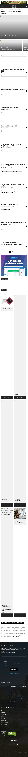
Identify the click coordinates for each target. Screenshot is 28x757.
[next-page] (18, 252)
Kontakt (6, 752)
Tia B (2, 37)
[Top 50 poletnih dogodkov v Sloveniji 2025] (14, 61)
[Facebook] (11, 744)
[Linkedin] (17, 744)
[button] (2, 6)
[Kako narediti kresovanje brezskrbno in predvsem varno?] (14, 215)
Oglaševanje (15, 752)
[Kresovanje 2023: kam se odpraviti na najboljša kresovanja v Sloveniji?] (11, 48)
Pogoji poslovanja (22, 752)
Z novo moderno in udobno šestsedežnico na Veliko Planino (11, 243)
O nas (3, 752)
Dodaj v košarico (7, 397)
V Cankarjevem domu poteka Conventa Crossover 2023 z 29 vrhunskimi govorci (14, 165)
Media (10, 752)
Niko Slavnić (3, 167)
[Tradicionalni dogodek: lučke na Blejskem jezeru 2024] (14, 136)
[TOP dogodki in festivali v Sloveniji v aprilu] (14, 176)
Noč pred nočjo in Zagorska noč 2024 (13, 89)
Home (2, 9)
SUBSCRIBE (14, 669)
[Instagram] (14, 744)
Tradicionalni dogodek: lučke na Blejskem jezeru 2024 (11, 145)
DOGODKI (6, 9)
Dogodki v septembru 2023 (9, 204)
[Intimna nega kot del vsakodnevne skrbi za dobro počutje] (5, 701)
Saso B (2, 127)
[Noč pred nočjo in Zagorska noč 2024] (14, 81)
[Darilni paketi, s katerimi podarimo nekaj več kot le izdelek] (5, 694)
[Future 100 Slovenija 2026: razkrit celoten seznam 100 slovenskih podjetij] (5, 687)
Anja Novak (3, 90)
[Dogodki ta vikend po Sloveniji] (14, 27)
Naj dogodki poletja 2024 (9, 126)
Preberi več (20, 505)
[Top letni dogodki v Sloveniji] (14, 100)
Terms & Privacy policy (14, 673)
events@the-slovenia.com (6, 206)
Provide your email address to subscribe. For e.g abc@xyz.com (12, 664)
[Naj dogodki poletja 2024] (14, 118)
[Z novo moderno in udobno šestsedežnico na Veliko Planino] (14, 235)
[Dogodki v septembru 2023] (14, 196)
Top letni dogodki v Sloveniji (10, 107)
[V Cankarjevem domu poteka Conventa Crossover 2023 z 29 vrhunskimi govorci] (14, 156)
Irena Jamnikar (4, 187)
